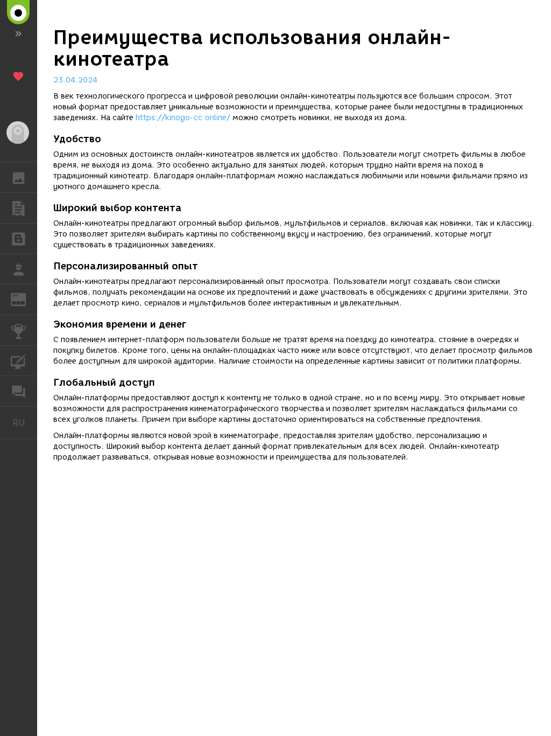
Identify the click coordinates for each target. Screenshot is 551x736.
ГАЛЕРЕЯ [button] (18, 177)
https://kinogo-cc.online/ (183, 117)
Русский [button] (24, 422)
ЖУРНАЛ (25, 299)
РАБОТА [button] (18, 269)
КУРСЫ (18, 361)
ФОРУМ (18, 391)
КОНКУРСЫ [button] (18, 330)
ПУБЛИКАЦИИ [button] (18, 208)
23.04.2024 (75, 80)
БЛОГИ (18, 239)
